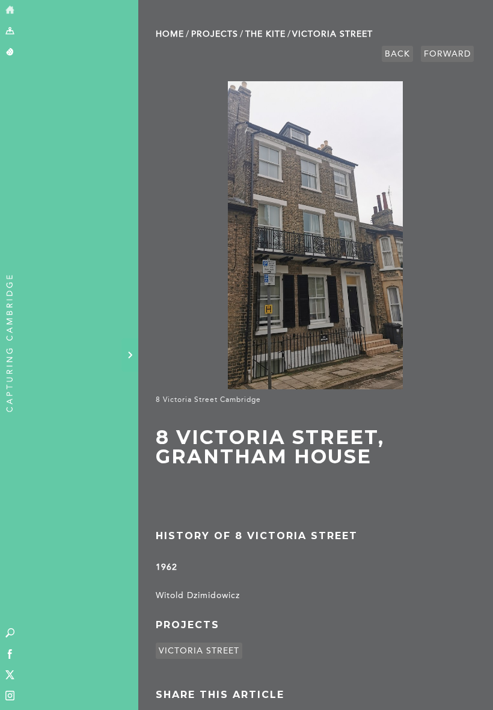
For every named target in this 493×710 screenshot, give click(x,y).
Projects (214, 34)
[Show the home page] (10, 10)
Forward (447, 54)
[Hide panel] (129, 355)
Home (170, 34)
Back (397, 54)
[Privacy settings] (10, 52)
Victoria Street (332, 34)
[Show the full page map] (10, 31)
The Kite (265, 34)
